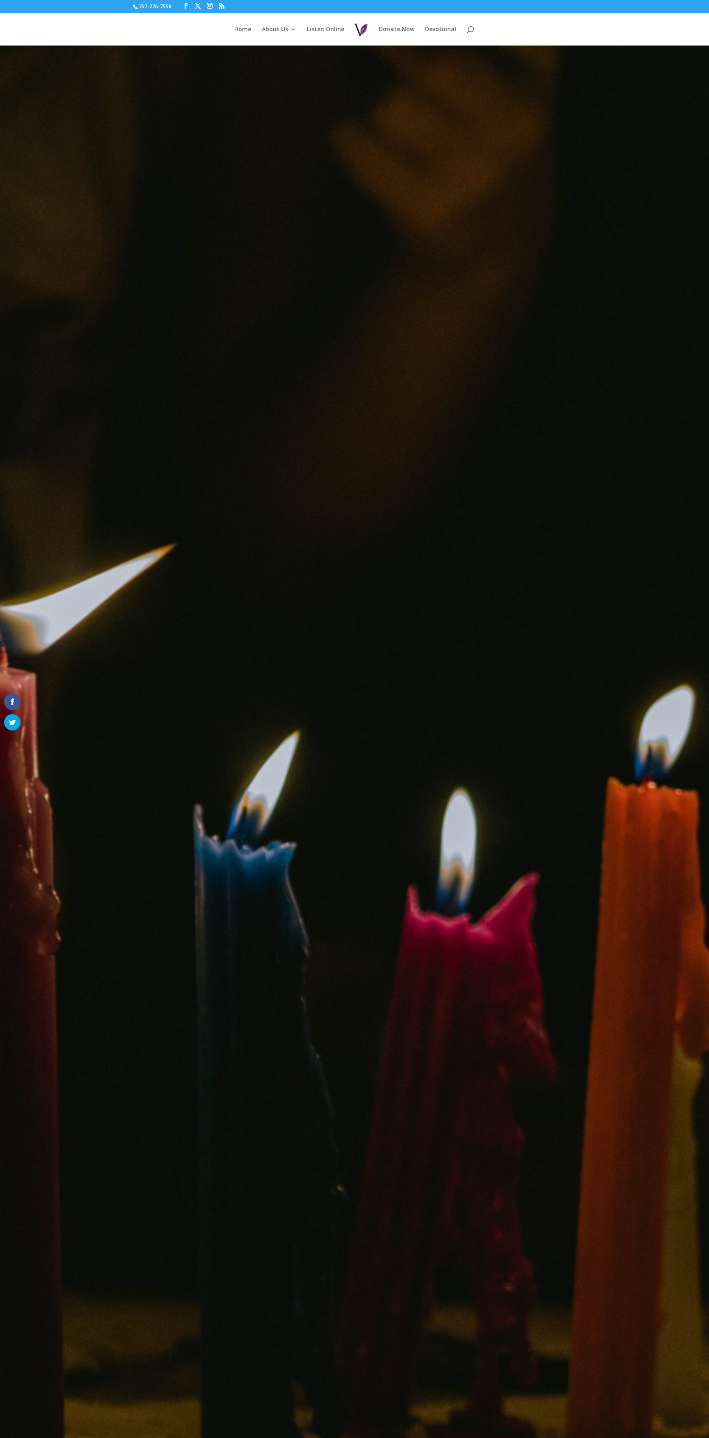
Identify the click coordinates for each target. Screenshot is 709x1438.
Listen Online (325, 29)
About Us (275, 29)
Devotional (440, 29)
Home (242, 29)
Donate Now (396, 29)
